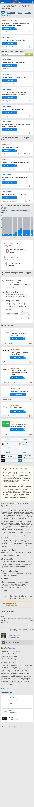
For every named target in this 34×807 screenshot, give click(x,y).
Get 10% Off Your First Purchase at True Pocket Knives (18, 372)
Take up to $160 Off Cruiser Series (13, 77)
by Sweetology (6, 434)
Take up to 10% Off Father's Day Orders (15, 162)
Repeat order (6, 15)
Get (29, 54)
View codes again (12, 642)
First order (28, 12)
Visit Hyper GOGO (6, 590)
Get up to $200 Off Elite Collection (13, 40)
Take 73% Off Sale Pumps (19, 391)
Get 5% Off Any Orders (10, 147)
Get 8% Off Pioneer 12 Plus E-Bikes (14, 194)
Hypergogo (5, 688)
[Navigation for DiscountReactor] (2, 1)
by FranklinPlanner (7, 343)
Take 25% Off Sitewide (18, 408)
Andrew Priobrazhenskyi (14, 635)
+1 (31, 31)
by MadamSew (6, 416)
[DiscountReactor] (17, 1)
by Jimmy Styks (7, 399)
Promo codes (11, 12)
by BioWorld (6, 362)
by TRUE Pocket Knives (9, 382)
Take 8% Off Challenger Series (12, 109)
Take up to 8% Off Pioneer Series (13, 62)
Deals (19, 12)
